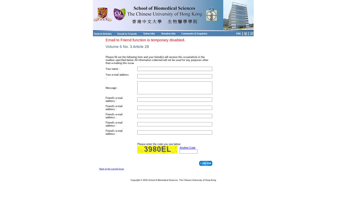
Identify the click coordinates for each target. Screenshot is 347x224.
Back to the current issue (111, 169)
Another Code (187, 147)
